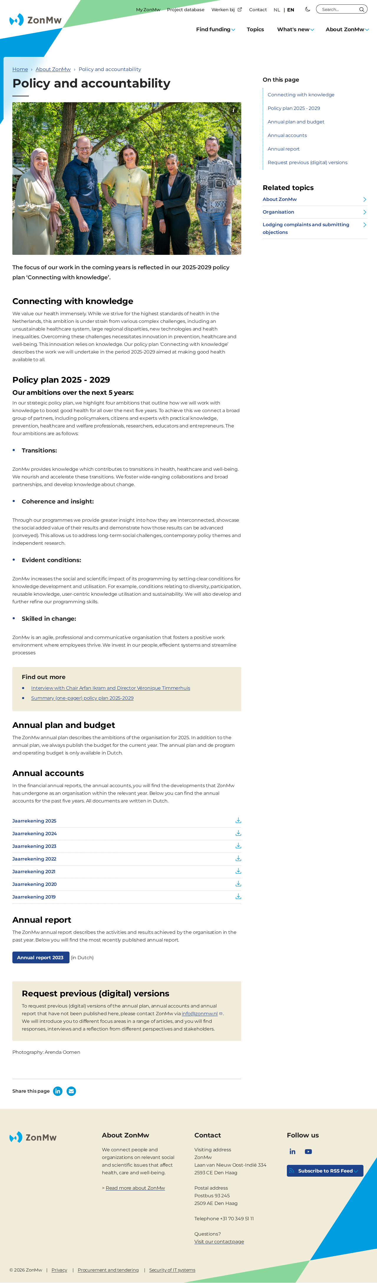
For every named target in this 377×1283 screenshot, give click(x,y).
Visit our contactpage (219, 1241)
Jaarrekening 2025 (34, 821)
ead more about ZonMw (137, 1188)
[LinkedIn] (292, 1151)
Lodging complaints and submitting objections (306, 228)
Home (20, 69)
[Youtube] (308, 1151)
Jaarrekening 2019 (34, 897)
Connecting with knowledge (301, 95)
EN (290, 10)
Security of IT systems (172, 1270)
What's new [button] (293, 29)
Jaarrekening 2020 (34, 884)
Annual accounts (287, 135)
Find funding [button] (213, 29)
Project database (185, 9)
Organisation (278, 212)
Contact (258, 9)
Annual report (284, 149)
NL (277, 10)
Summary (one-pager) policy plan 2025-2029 (82, 698)
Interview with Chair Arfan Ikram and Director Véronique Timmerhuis (110, 688)
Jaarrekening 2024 (34, 833)
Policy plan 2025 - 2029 (294, 108)
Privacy (59, 1270)
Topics (255, 29)
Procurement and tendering (108, 1270)
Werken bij (223, 9)
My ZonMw (148, 9)
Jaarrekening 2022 (34, 859)
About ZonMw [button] (345, 29)
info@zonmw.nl (200, 1013)
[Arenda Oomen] (233, 110)
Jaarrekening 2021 (33, 871)
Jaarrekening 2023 (34, 846)
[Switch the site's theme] (307, 9)
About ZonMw (53, 69)
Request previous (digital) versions (307, 162)
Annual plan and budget (296, 122)
